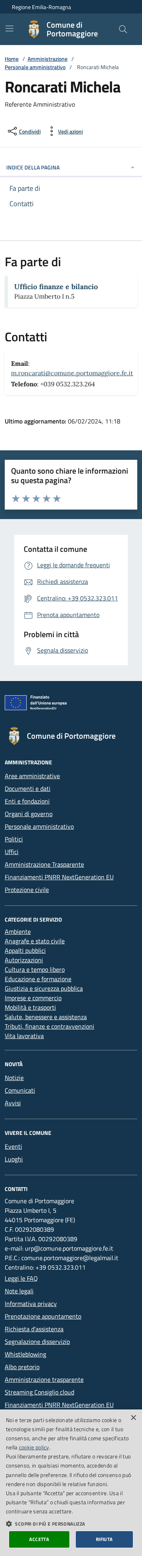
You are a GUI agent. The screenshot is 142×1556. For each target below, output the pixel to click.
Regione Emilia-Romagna (41, 7)
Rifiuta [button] (104, 1539)
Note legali (19, 1291)
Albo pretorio (22, 1367)
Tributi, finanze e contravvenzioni (49, 1026)
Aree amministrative (32, 776)
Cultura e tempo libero (35, 969)
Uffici (12, 851)
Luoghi (14, 1159)
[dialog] (71, 1482)
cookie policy (34, 1447)
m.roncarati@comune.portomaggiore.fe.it (72, 373)
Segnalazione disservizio (37, 1341)
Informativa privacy (31, 1303)
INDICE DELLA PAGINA (33, 167)
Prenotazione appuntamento (43, 1316)
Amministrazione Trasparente (44, 864)
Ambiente (18, 931)
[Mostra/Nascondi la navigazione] (9, 28)
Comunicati (20, 1090)
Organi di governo (28, 813)
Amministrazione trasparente (44, 1379)
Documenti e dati (27, 788)
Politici (14, 839)
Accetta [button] (39, 1539)
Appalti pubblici (25, 950)
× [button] (133, 1418)
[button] (71, 1524)
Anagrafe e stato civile (35, 941)
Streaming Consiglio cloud (39, 1392)
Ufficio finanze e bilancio (56, 286)
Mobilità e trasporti (30, 1007)
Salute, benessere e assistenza (46, 1017)
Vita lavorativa (24, 1035)
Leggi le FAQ (21, 1278)
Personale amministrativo (35, 67)
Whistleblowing (25, 1354)
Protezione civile (27, 889)
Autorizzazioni (24, 960)
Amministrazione (47, 59)
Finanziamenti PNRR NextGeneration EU (59, 877)
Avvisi (13, 1103)
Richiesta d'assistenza (34, 1329)
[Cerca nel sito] (123, 29)
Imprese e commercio (33, 998)
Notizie (14, 1077)
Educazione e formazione (38, 979)
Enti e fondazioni (27, 801)
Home (12, 59)
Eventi (13, 1146)
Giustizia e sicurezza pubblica (44, 988)
